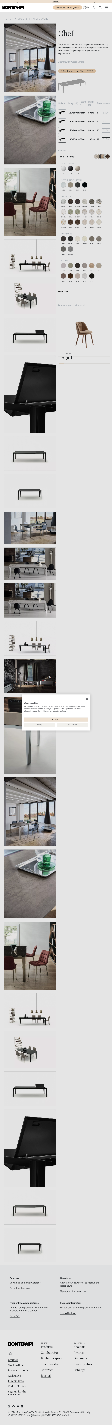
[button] (17, 2)
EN (87, 7)
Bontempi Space (56, 2)
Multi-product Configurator (67, 7)
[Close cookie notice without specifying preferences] (87, 699)
